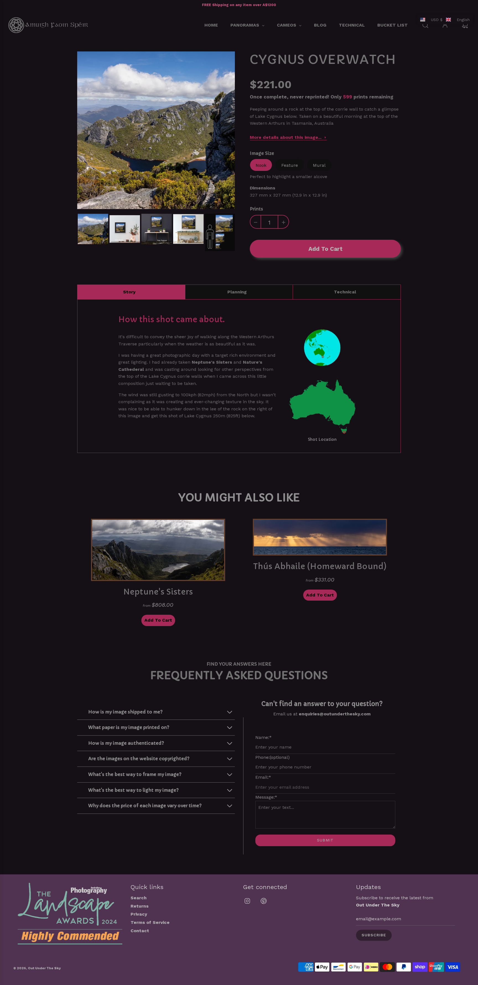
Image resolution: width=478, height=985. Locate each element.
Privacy (139, 914)
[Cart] (465, 25)
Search (139, 897)
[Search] (425, 25)
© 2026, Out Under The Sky (37, 968)
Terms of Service (150, 922)
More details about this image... (285, 137)
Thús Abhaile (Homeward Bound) (320, 566)
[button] (444, 19)
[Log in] (445, 25)
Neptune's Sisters (212, 362)
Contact (140, 930)
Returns (140, 906)
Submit (325, 840)
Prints (256, 209)
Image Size (262, 153)
